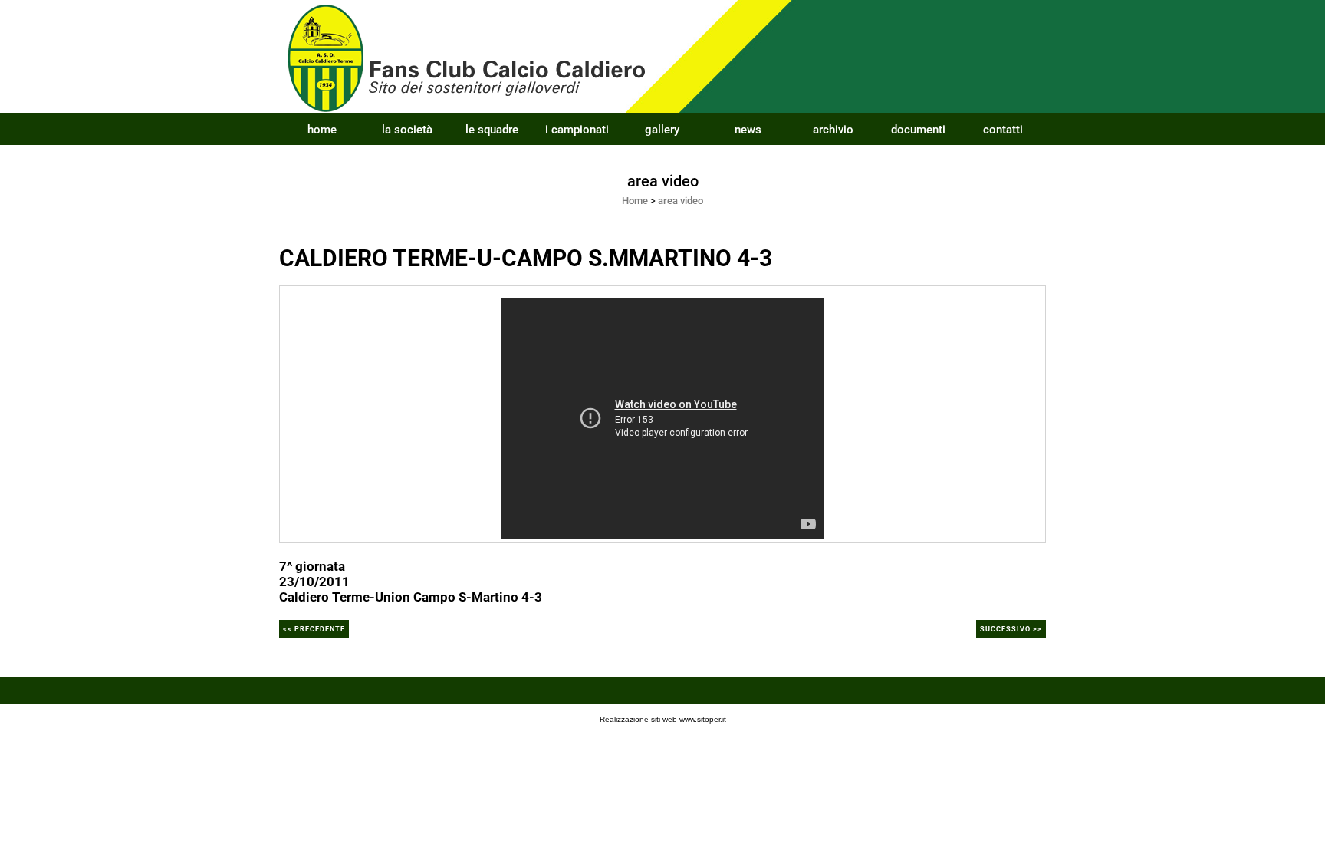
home (322, 130)
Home (635, 200)
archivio (833, 130)
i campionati (577, 130)
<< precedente (314, 629)
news (748, 130)
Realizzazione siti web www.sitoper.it (663, 719)
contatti (1003, 130)
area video (680, 200)
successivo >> (1011, 629)
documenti (918, 130)
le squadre (491, 130)
